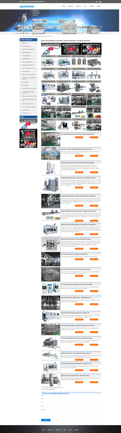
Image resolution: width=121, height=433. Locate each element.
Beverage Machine (64, 56)
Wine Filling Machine (63, 68)
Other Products (63, 119)
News (98, 6)
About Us (78, 6)
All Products (79, 119)
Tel (41, 402)
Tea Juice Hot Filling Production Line (29, 96)
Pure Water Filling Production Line (29, 88)
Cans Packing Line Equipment (78, 106)
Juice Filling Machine (48, 68)
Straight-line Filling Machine (94, 68)
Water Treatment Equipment (79, 56)
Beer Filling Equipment (94, 56)
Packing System (48, 119)
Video (85, 6)
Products (70, 6)
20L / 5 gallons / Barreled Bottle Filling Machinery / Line (53, 387)
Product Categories (26, 39)
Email (42, 398)
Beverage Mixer (63, 94)
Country (42, 406)
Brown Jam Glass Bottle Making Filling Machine (32, 1)
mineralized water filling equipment (49, 389)
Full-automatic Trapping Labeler (28, 74)
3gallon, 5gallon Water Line (94, 119)
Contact (92, 6)
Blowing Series (48, 94)
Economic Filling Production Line (28, 106)
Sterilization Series (64, 81)
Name (42, 395)
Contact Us (94, 137)
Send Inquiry (79, 137)
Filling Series (48, 56)
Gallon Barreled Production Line (28, 68)
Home (63, 6)
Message (43, 409)
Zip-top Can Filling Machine (79, 68)
